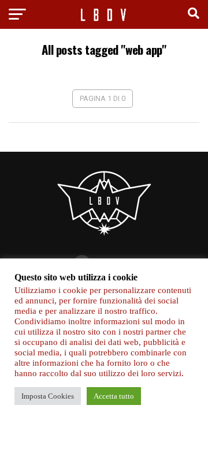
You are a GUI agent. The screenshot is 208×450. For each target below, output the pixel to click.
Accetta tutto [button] (114, 396)
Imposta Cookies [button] (47, 396)
